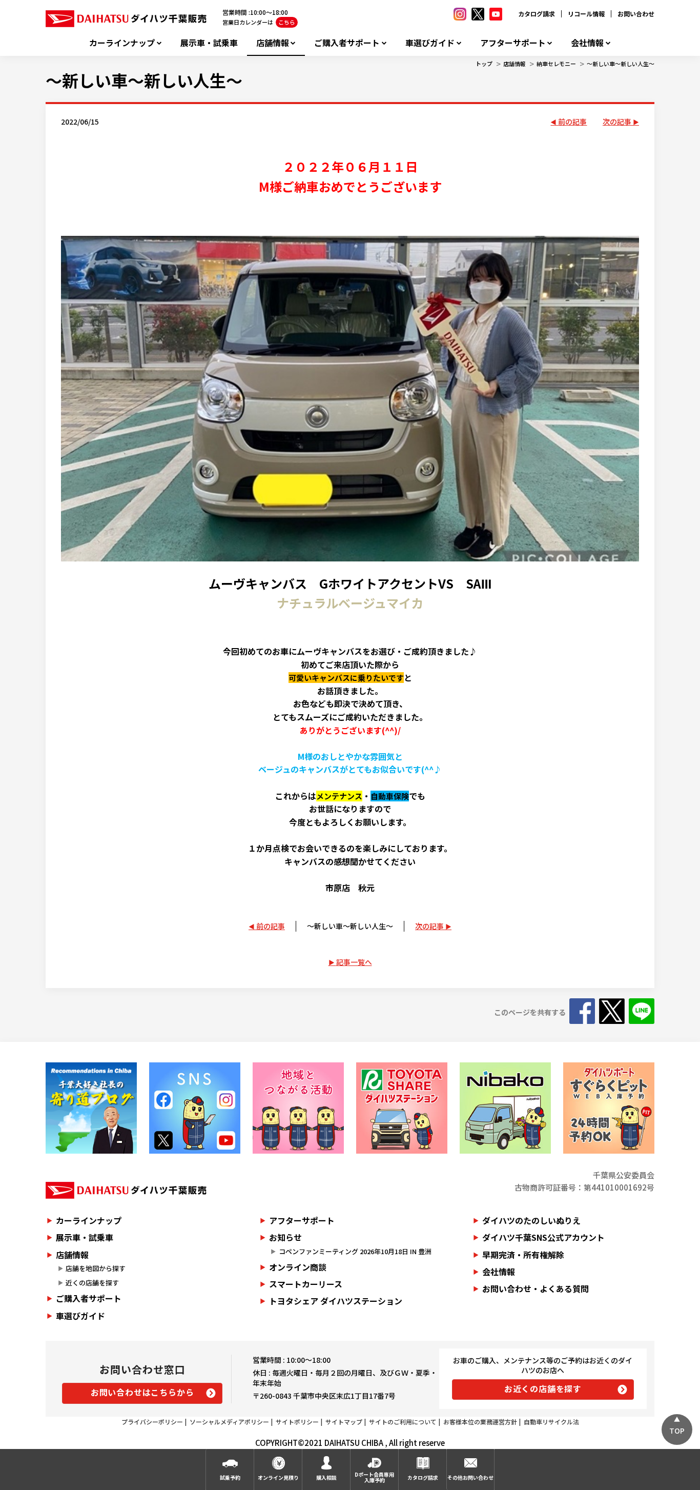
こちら (286, 22)
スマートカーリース (305, 1284)
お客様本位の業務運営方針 (480, 1421)
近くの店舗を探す (92, 1282)
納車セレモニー (556, 63)
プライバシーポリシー (152, 1421)
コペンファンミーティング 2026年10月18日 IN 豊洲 (355, 1251)
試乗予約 (230, 1477)
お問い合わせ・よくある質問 (535, 1288)
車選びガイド (430, 42)
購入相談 (326, 1477)
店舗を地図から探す (96, 1268)
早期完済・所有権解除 (523, 1255)
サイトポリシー (297, 1421)
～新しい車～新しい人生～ (620, 63)
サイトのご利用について (403, 1421)
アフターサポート (513, 42)
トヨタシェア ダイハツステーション (335, 1301)
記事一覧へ (354, 962)
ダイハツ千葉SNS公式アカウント (543, 1237)
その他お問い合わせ (470, 1477)
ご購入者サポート (347, 42)
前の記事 (572, 121)
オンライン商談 (297, 1267)
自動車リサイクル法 (551, 1421)
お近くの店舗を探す (543, 1388)
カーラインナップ (122, 42)
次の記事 (617, 121)
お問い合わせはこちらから (142, 1392)
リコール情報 (586, 13)
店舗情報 (272, 42)
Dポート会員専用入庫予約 (374, 1477)
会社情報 (587, 42)
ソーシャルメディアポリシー (229, 1421)
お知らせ (285, 1237)
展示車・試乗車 (209, 42)
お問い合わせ (635, 13)
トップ (484, 63)
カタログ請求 (536, 13)
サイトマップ (343, 1421)
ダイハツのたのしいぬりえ (531, 1220)
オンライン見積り (278, 1477)
